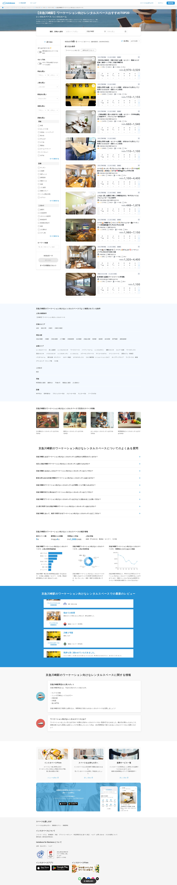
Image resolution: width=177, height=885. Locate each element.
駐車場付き (47, 393)
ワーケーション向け (72, 50)
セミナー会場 (120, 350)
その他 (56, 361)
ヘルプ (34, 3)
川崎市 (44, 7)
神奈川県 (38, 7)
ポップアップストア (118, 357)
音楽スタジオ (40, 353)
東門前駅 (115, 339)
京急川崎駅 (39, 339)
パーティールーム (87, 350)
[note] (97, 878)
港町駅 (101, 339)
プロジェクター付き (59, 393)
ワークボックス (131, 350)
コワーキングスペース (87, 353)
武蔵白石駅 (87, 339)
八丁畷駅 (62, 339)
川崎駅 (47, 339)
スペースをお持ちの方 (146, 3)
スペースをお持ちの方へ (43, 825)
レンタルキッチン (63, 353)
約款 (56, 834)
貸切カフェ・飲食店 (127, 353)
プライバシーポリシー (65, 834)
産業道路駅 (123, 339)
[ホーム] (9, 3)
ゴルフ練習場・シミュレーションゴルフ (98, 357)
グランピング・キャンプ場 (44, 361)
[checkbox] (39, 125)
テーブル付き (92, 393)
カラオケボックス (78, 357)
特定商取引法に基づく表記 (82, 834)
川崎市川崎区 (51, 7)
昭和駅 (94, 339)
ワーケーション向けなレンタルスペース (24, 7)
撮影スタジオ (110, 350)
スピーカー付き (71, 393)
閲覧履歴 (23, 3)
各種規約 (50, 834)
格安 (37, 372)
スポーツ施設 (67, 357)
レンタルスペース (41, 350)
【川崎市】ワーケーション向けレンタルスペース (50, 317)
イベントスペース (114, 353)
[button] (88, 457)
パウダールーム (40, 357)
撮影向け (50, 382)
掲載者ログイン (56, 825)
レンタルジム (74, 353)
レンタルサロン (99, 350)
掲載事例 (65, 825)
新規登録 (170, 3)
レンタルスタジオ (63, 350)
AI (138, 57)
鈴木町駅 (107, 339)
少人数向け (76, 382)
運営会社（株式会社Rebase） (45, 837)
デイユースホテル (101, 353)
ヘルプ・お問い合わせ (97, 834)
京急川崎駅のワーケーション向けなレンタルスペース (69, 7)
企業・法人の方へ (41, 846)
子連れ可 (57, 382)
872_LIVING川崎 (53, 607)
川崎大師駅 (54, 339)
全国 (37, 328)
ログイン (160, 3)
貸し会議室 (52, 350)
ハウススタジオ (50, 353)
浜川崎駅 (78, 339)
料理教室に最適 (40, 382)
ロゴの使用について (112, 834)
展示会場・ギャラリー (54, 357)
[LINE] (79, 878)
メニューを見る (52, 777)
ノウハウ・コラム (41, 834)
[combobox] (96, 31)
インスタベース (8, 7)
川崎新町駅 (70, 339)
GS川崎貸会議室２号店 (53, 627)
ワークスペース (75, 350)
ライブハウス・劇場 (132, 357)
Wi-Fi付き (39, 393)
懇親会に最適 (67, 382)
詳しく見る (87, 777)
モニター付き (82, 393)
